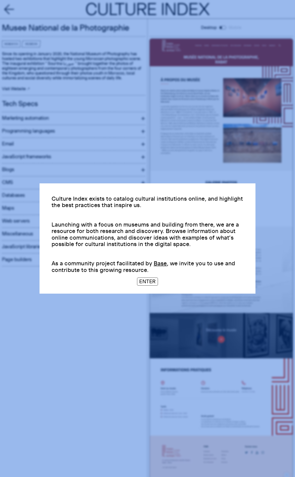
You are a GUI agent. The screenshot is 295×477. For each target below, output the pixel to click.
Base (160, 263)
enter (147, 281)
